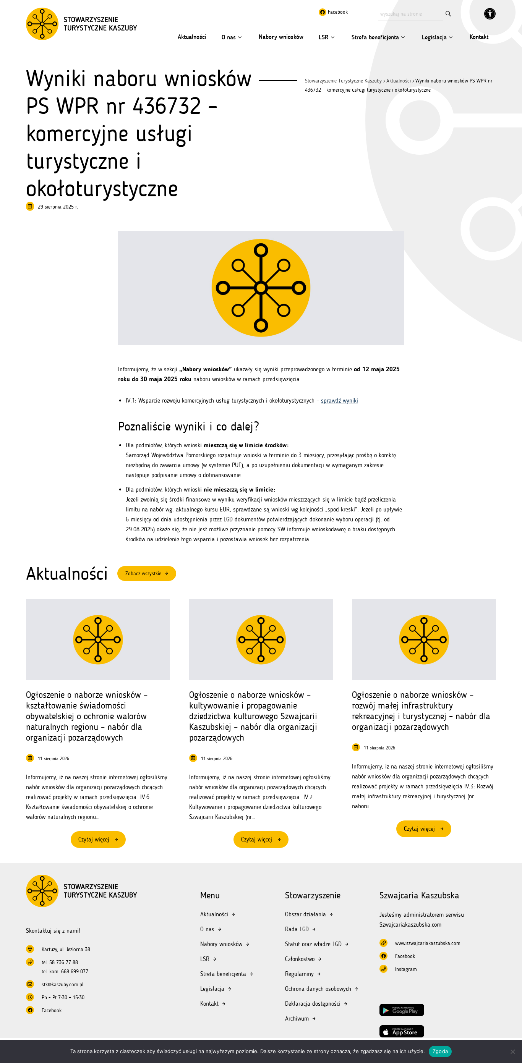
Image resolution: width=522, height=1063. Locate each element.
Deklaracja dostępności (312, 1003)
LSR (324, 37)
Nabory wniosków (281, 36)
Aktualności (192, 36)
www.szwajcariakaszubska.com (427, 943)
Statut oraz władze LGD (313, 944)
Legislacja (434, 37)
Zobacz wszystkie (143, 573)
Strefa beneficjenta (375, 37)
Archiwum (297, 1018)
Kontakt (479, 36)
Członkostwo (299, 959)
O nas (229, 37)
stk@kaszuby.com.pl (62, 984)
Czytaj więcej (102, 841)
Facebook (337, 12)
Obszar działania (305, 914)
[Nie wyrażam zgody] (512, 1051)
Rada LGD (297, 929)
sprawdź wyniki (339, 400)
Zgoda (440, 1051)
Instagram (406, 969)
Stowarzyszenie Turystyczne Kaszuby (343, 81)
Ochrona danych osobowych (318, 988)
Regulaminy (299, 973)
